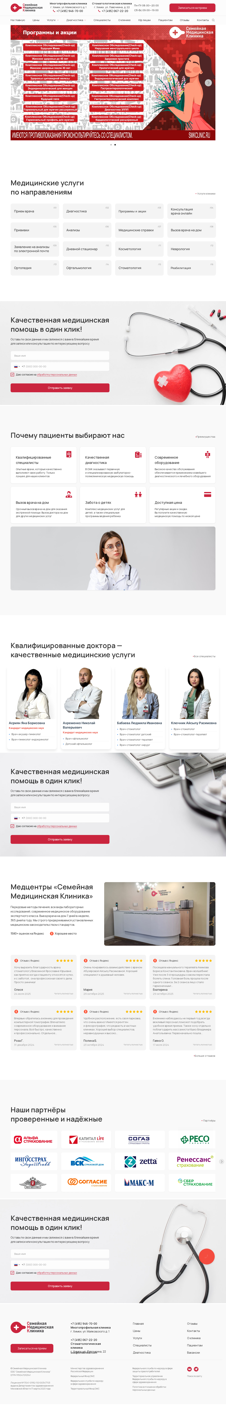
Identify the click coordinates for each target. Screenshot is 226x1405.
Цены (36, 20)
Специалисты (102, 20)
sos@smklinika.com (84, 1353)
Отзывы (184, 20)
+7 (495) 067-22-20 (115, 11)
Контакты (203, 20)
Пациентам (165, 20)
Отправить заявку (60, 388)
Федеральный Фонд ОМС (83, 1376)
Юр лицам (144, 20)
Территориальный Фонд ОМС (85, 1388)
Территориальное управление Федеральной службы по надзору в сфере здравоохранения (149, 1379)
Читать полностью (63, 1044)
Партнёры (209, 1120)
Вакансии (193, 1353)
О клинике (124, 20)
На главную (18, 20)
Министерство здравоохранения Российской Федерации (87, 1370)
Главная (138, 1324)
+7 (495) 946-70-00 (69, 11)
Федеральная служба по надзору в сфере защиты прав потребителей (152, 1370)
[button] (192, 8)
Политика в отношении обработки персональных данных (149, 1388)
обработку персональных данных (57, 374)
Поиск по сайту (194, 1376)
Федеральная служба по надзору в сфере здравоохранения (87, 1382)
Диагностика (74, 20)
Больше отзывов (205, 1055)
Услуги (51, 20)
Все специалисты (204, 656)
